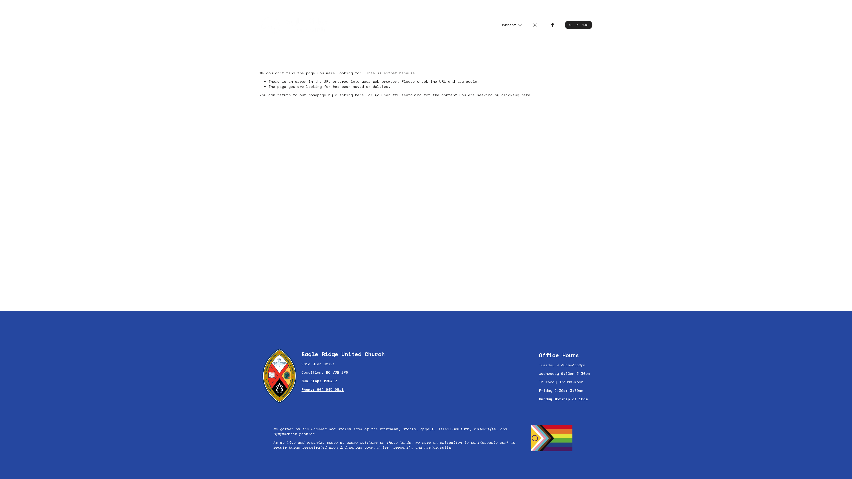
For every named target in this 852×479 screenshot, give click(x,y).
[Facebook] (552, 25)
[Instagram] (535, 25)
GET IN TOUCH (578, 25)
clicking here (349, 95)
